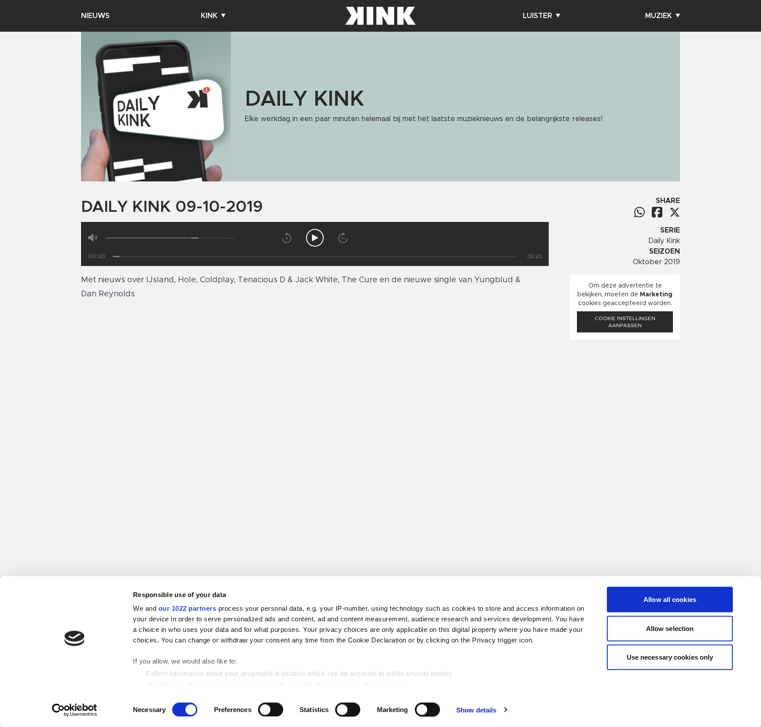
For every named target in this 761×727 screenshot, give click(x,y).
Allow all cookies (669, 599)
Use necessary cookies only (670, 657)
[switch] (270, 709)
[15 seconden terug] (286, 237)
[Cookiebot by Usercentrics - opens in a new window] (74, 709)
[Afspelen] (315, 238)
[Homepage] (380, 16)
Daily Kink (664, 240)
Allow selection (670, 628)
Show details (476, 709)
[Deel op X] (674, 212)
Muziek (658, 15)
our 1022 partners (188, 608)
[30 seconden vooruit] (343, 237)
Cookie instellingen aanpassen (625, 322)
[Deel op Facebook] (657, 212)
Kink (209, 15)
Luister (537, 15)
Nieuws (95, 15)
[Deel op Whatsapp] (639, 212)
